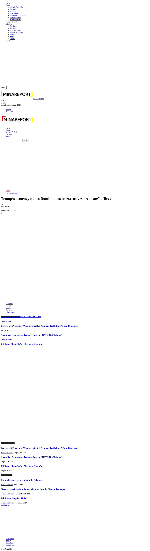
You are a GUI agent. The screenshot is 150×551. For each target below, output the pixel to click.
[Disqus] (75, 377)
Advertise (9, 543)
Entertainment (15, 30)
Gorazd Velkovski (7, 494)
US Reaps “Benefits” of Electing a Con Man (22, 344)
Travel (12, 39)
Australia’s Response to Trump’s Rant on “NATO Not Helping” (31, 335)
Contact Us (10, 545)
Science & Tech (11, 22)
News (8, 3)
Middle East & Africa (18, 16)
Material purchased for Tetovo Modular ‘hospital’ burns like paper (33, 489)
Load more (5, 505)
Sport (8, 41)
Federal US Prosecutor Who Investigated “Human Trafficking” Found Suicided (39, 326)
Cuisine (13, 28)
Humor (13, 34)
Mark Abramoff (7, 453)
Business (13, 26)
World (8, 5)
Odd (12, 37)
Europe (13, 11)
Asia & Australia (16, 7)
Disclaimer (10, 539)
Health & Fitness (16, 32)
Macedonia (14, 13)
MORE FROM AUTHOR (30, 317)
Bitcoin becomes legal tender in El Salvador (22, 480)
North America (15, 18)
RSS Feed (9, 111)
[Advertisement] (75, 159)
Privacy (8, 541)
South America (15, 20)
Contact (8, 109)
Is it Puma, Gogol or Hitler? (14, 498)
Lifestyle (9, 24)
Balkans (13, 9)
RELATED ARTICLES (10, 317)
